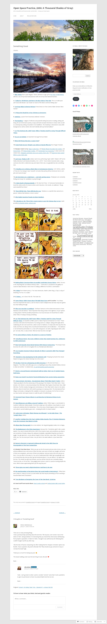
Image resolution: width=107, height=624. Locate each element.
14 (91, 200)
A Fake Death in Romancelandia (24, 183)
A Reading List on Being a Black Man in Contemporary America (34, 169)
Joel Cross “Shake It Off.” (22, 159)
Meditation (81, 230)
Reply (14, 561)
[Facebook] (73, 106)
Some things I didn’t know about (31, 300)
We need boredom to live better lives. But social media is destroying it (36, 471)
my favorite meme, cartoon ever (27, 203)
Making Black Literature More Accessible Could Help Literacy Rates (35, 282)
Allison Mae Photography (23, 425)
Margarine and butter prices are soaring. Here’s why (35, 153)
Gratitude (16, 513)
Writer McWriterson (26, 525)
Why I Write (18, 94)
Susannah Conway (87, 239)
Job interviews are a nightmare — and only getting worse (32, 177)
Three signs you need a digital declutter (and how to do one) (33, 467)
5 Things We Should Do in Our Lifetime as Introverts (30, 113)
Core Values (88, 220)
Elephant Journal (86, 223)
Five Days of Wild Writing (57, 94)
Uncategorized (88, 243)
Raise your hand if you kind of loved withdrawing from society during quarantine (39, 377)
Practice (81, 232)
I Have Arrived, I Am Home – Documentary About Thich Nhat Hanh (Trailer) (37, 381)
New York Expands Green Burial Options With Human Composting (35, 345)
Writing (89, 244)
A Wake (17, 290)
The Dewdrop (19, 121)
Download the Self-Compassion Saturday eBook (81, 135)
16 (76, 202)
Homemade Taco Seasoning (46, 151)
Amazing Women (78, 218)
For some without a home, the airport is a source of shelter (33, 335)
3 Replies (15, 50)
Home (14, 16)
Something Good (30, 502)
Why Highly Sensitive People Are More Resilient (29, 197)
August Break (88, 218)
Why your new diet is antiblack (24, 308)
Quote (86, 232)
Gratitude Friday (83, 227)
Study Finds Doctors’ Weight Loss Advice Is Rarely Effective (33, 145)
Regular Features (31, 16)
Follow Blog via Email (79, 82)
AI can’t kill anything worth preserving (44, 367)
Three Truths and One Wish (82, 242)
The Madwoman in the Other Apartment (27, 429)
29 (73, 206)
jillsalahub (27, 567)
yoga (74, 245)
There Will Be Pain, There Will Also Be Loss (28, 191)
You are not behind (20, 137)
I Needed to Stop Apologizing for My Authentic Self (30, 357)
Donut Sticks (16, 151)
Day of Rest (87, 221)
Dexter (75, 223)
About (21, 16)
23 (76, 204)
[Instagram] (76, 106)
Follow (75, 99)
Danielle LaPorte (77, 221)
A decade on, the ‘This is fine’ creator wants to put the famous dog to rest (38, 201)
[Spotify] (87, 106)
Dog (79, 223)
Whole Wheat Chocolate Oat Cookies (52, 149)
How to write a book (39, 483)
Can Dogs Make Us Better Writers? (25, 106)
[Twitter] (79, 106)
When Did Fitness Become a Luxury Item (27, 141)
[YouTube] (84, 106)
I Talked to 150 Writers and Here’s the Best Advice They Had (33, 100)
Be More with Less (78, 220)
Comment (59, 607)
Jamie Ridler (76, 229)
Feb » (90, 209)
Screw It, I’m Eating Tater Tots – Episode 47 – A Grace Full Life (36, 587)
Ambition (17, 117)
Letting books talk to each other (56, 483)
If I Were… (18, 296)
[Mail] (89, 106)
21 (91, 202)
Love (82, 229)
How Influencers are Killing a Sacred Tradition (29, 403)
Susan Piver (77, 241)
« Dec (74, 209)
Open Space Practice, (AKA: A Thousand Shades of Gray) (43, 8)
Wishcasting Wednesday (79, 244)
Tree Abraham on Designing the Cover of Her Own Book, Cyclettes (35, 479)
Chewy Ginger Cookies (29, 151)
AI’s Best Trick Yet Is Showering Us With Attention (30, 363)
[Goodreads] (81, 106)
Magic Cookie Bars (34, 149)
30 (76, 206)
